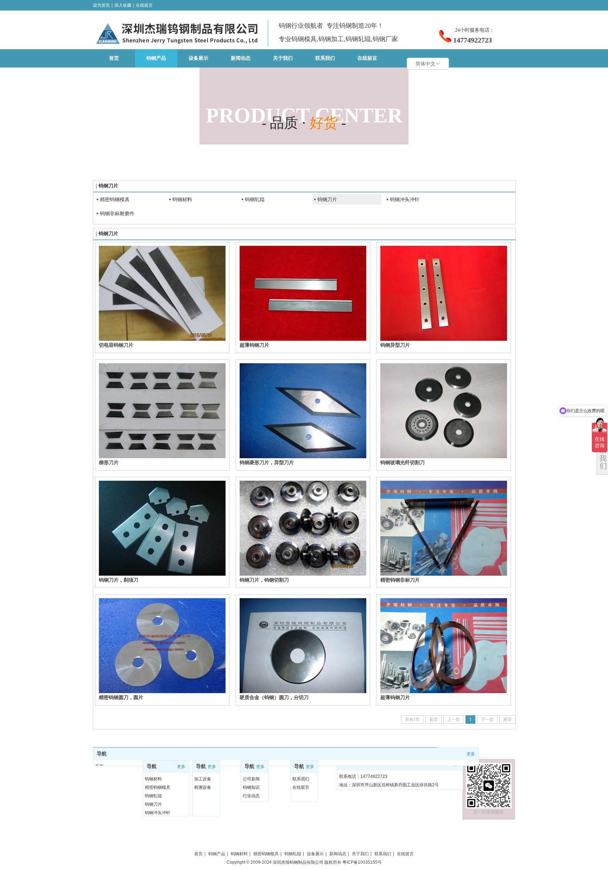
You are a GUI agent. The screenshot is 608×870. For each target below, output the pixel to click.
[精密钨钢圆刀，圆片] (162, 645)
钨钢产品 (216, 853)
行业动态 (251, 795)
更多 (471, 754)
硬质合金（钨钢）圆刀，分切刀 (274, 697)
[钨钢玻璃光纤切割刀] (443, 410)
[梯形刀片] (162, 410)
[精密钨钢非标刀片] (443, 528)
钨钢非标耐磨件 (117, 213)
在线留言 (144, 5)
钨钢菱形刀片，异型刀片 (267, 462)
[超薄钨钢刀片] (303, 293)
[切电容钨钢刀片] (162, 293)
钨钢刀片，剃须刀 (118, 580)
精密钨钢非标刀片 (400, 580)
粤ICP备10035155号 (362, 862)
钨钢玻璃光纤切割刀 (402, 462)
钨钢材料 (182, 199)
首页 (198, 853)
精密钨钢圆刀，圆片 (121, 697)
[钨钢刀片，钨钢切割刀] (303, 528)
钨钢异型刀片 (395, 345)
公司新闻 (251, 778)
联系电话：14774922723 (363, 776)
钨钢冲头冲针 (404, 199)
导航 (102, 753)
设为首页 (101, 5)
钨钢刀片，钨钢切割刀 (264, 580)
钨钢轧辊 (255, 199)
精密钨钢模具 (114, 199)
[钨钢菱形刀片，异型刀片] (303, 410)
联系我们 (300, 778)
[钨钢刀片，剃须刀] (162, 528)
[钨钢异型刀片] (443, 293)
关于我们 (360, 853)
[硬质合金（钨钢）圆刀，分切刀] (303, 645)
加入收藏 (122, 5)
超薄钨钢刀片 (254, 345)
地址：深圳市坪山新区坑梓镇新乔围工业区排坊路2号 (389, 784)
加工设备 (202, 778)
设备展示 (315, 853)
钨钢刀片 (327, 199)
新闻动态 (337, 853)
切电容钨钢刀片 (116, 345)
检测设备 (202, 787)
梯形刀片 (109, 462)
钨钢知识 (251, 787)
